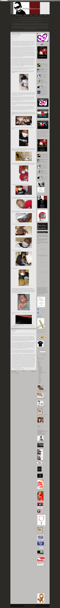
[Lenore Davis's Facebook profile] (38, 309)
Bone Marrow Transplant (25, 325)
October (40, 369)
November (40, 368)
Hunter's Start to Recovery (16, 34)
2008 (39, 382)
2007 (39, 383)
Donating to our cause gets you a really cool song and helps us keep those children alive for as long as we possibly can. (42, 243)
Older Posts (33, 371)
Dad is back (14, 330)
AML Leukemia (45, 15)
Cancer (30, 325)
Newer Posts (14, 371)
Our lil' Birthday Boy (39, 432)
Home (13, 15)
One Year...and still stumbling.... (43, 80)
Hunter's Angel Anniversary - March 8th (42, 431)
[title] (38, 313)
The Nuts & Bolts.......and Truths (41, 433)
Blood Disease (20, 325)
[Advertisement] (39, 580)
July (39, 374)
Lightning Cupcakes (26, 15)
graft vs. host (31, 52)
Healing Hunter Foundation (18, 15)
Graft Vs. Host (15, 326)
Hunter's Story (36, 15)
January (40, 381)
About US (40, 15)
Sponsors (31, 15)
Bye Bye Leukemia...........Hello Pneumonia (43, 86)
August (40, 371)
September (40, 370)
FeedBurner (44, 354)
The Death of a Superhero (44, 154)
